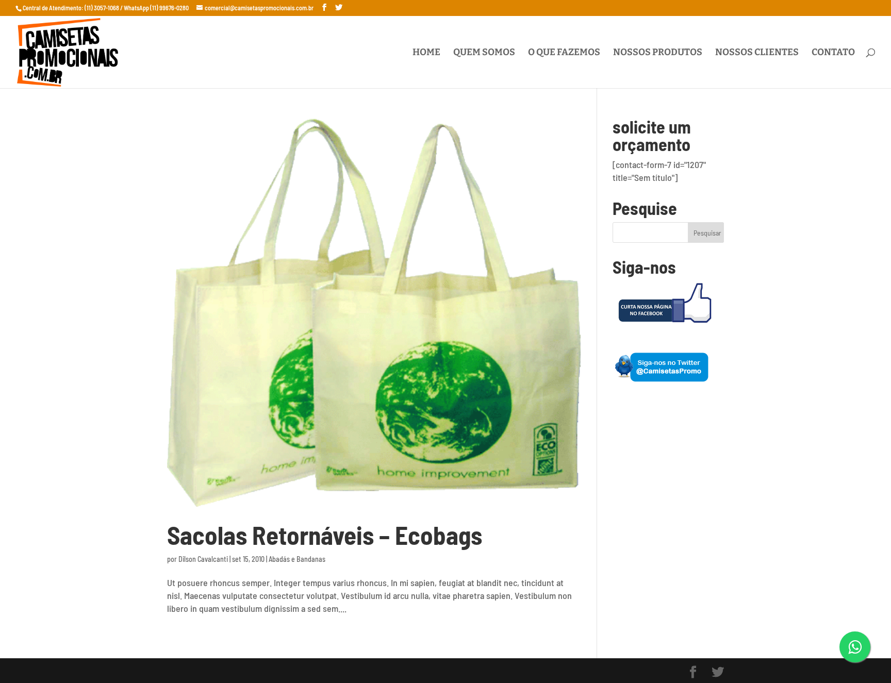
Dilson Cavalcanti (203, 559)
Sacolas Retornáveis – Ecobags (324, 535)
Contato (833, 53)
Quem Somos (484, 53)
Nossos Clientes (757, 53)
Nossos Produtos (657, 53)
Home (426, 53)
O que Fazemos (564, 53)
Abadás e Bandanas (297, 559)
